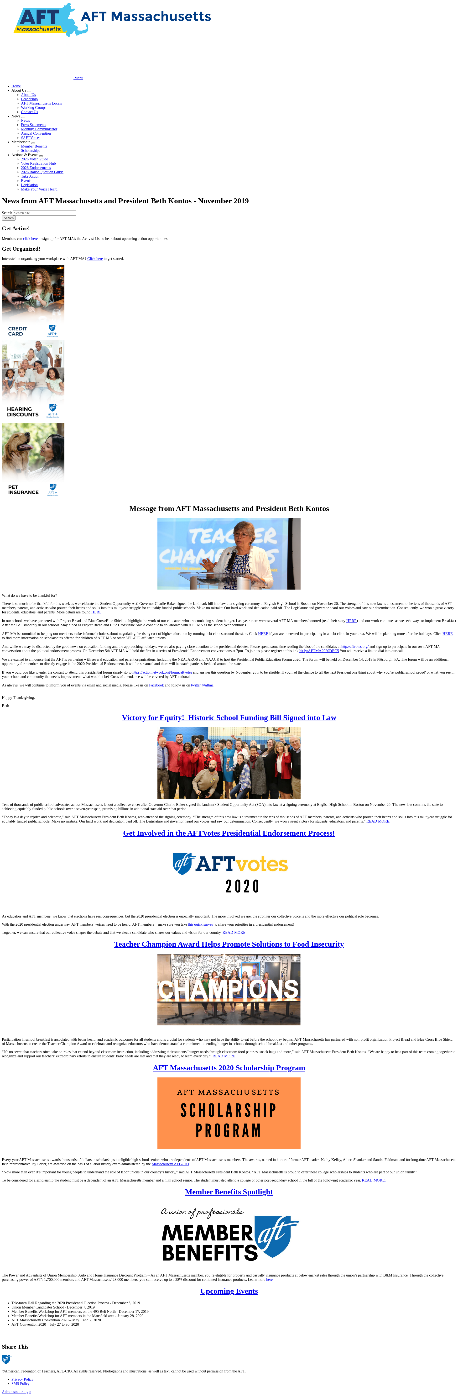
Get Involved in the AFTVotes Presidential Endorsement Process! (229, 833)
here (269, 1279)
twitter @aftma (202, 685)
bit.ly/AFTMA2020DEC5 (319, 651)
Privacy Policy (22, 1379)
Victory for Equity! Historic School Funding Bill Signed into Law (229, 717)
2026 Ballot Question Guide (42, 172)
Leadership (29, 99)
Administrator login (16, 1392)
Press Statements (33, 125)
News (25, 120)
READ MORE (224, 1056)
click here (30, 239)
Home (16, 86)
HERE (96, 612)
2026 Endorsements (36, 168)
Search (7, 213)
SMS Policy (20, 1384)
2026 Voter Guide (34, 159)
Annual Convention (36, 133)
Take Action (30, 176)
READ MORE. (378, 821)
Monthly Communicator (39, 129)
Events (26, 181)
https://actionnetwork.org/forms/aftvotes (162, 672)
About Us (28, 95)
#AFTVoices (30, 138)
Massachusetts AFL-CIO (170, 1164)
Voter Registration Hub (38, 163)
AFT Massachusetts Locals (41, 103)
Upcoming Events (229, 1291)
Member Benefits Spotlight (229, 1191)
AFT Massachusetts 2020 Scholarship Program (229, 1067)
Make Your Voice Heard (39, 189)
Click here (95, 259)
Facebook (156, 685)
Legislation (29, 185)
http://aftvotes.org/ (355, 646)
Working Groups (33, 108)
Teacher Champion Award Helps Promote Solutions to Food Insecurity (229, 944)
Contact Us (29, 112)
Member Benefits (34, 146)
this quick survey (200, 924)
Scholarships (30, 150)
